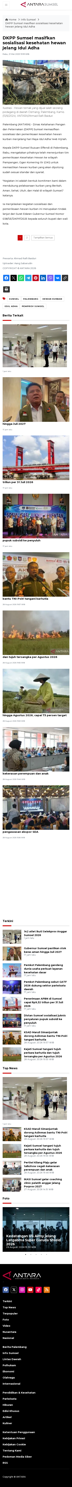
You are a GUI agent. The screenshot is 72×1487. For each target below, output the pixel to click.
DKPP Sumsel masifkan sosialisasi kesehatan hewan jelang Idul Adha (34, 25)
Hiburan (8, 1404)
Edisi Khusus (11, 1411)
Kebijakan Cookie (14, 1444)
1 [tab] (25, 1254)
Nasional (8, 1338)
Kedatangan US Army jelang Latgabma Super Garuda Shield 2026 (33, 1240)
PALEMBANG (30, 299)
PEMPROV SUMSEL (33, 306)
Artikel (7, 1417)
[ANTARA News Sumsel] (39, 5)
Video (6, 1325)
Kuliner (7, 1423)
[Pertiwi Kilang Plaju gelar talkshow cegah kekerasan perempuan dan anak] (36, 749)
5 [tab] (46, 1254)
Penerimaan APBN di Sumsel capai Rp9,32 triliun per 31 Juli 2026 (32, 480)
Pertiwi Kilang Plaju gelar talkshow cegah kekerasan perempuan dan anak (32, 771)
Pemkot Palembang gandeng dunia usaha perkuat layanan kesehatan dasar (43, 969)
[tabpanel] (36, 1229)
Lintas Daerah (12, 1359)
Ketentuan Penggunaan (19, 1432)
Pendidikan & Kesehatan (19, 1392)
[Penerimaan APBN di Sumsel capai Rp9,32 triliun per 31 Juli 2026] (36, 457)
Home (12, 19)
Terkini (8, 921)
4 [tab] (41, 1254)
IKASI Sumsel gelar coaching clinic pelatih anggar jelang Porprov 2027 (43, 1183)
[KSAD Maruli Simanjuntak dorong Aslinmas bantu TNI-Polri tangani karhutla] (36, 574)
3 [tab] (36, 1254)
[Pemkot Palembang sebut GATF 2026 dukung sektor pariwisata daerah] (12, 987)
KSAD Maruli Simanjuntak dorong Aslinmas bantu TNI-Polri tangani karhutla (33, 596)
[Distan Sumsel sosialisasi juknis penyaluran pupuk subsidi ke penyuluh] (36, 516)
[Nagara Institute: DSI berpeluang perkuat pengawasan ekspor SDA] (36, 807)
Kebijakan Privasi (14, 1438)
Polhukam (9, 1365)
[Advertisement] (36, 880)
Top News (10, 1068)
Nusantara (9, 1332)
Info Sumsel (29, 19)
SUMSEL (14, 299)
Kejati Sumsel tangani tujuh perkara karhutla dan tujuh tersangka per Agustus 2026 (34, 655)
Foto (6, 1198)
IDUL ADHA (11, 306)
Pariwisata (9, 1398)
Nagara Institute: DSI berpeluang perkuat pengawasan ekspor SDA (32, 829)
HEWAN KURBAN (52, 299)
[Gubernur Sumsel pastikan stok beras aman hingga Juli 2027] (36, 399)
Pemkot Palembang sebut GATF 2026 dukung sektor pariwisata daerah (45, 985)
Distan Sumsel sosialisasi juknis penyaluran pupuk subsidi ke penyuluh (33, 538)
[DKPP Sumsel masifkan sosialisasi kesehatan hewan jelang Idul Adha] (35, 1098)
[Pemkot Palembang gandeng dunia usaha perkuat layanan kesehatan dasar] (12, 970)
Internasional (11, 1383)
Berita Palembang (15, 1347)
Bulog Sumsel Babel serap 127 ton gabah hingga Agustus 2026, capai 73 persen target (35, 713)
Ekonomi (8, 1371)
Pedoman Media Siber (17, 1456)
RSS (5, 1462)
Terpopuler (10, 1313)
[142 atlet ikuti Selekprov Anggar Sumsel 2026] (35, 345)
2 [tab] (31, 1254)
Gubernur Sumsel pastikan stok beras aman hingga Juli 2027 (34, 421)
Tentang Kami (12, 1450)
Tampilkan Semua (43, 237)
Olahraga (9, 1377)
